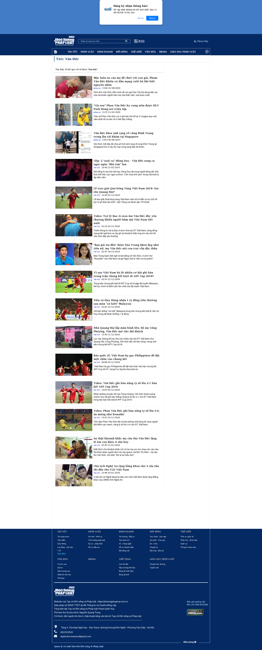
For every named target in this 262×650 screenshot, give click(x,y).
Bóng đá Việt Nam (126, 571)
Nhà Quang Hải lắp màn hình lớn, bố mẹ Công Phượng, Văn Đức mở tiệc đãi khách (125, 329)
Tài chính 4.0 (124, 540)
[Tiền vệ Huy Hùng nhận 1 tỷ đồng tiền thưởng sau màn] (73, 309)
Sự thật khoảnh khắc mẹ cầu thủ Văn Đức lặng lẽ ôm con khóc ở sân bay (125, 440)
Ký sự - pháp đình (95, 544)
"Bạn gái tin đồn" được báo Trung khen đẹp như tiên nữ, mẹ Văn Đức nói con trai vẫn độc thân (126, 246)
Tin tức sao (62, 564)
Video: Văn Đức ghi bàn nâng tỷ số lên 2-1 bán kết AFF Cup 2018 (125, 384)
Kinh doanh (105, 52)
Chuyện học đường (157, 564)
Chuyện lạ (154, 547)
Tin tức (72, 52)
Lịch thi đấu (123, 564)
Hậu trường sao (63, 571)
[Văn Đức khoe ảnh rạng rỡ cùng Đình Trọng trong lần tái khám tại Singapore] (73, 142)
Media (163, 52)
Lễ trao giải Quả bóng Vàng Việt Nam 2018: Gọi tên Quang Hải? (126, 190)
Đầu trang (189, 642)
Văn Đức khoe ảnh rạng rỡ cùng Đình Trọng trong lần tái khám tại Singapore (123, 134)
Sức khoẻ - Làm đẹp (158, 537)
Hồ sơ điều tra (94, 547)
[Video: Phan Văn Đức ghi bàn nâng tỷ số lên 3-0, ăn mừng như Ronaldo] (73, 420)
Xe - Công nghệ (125, 544)
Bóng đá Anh (124, 575)
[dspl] (55, 51)
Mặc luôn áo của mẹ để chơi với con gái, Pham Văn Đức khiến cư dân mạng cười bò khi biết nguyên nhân (125, 81)
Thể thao (60, 578)
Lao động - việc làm (65, 547)
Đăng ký (152, 18)
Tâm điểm (61, 540)
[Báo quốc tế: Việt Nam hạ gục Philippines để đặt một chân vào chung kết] (73, 365)
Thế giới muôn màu (188, 547)
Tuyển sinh (154, 568)
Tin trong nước (63, 537)
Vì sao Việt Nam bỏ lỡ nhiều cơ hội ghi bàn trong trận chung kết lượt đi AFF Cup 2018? (124, 274)
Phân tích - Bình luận (189, 540)
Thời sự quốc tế (187, 537)
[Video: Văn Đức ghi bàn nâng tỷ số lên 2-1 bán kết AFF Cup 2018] (73, 392)
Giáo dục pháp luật (183, 52)
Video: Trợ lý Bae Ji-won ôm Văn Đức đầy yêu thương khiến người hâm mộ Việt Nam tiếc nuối (125, 219)
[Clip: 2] (73, 170)
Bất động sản (124, 551)
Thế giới (136, 52)
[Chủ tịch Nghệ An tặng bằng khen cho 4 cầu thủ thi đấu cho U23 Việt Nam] (73, 475)
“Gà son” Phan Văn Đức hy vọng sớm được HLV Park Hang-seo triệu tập (126, 107)
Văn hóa (150, 52)
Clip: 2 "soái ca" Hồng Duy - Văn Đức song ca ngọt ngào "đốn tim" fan (124, 162)
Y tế (59, 551)
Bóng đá (97, 88)
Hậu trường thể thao (127, 568)
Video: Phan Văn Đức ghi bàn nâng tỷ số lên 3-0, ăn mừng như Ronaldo (127, 412)
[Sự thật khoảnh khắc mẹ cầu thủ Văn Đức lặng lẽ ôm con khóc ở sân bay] (73, 448)
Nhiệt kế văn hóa (64, 575)
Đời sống (122, 52)
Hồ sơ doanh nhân (126, 547)
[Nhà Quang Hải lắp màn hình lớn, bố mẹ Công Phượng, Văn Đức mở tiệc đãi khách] (73, 337)
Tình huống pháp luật (96, 540)
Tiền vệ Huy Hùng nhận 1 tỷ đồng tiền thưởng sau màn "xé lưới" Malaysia (125, 301)
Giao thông (61, 544)
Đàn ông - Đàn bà (157, 551)
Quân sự (184, 544)
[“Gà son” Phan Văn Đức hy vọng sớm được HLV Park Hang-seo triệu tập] (73, 115)
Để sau (141, 18)
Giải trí (60, 568)
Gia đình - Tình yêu (157, 540)
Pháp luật (87, 52)
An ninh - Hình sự (95, 537)
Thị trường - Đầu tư (127, 537)
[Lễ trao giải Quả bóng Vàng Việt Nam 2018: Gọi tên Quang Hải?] (73, 198)
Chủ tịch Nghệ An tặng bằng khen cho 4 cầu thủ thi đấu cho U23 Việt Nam (126, 467)
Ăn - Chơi (153, 544)
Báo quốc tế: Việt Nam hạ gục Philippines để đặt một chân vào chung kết (127, 357)
